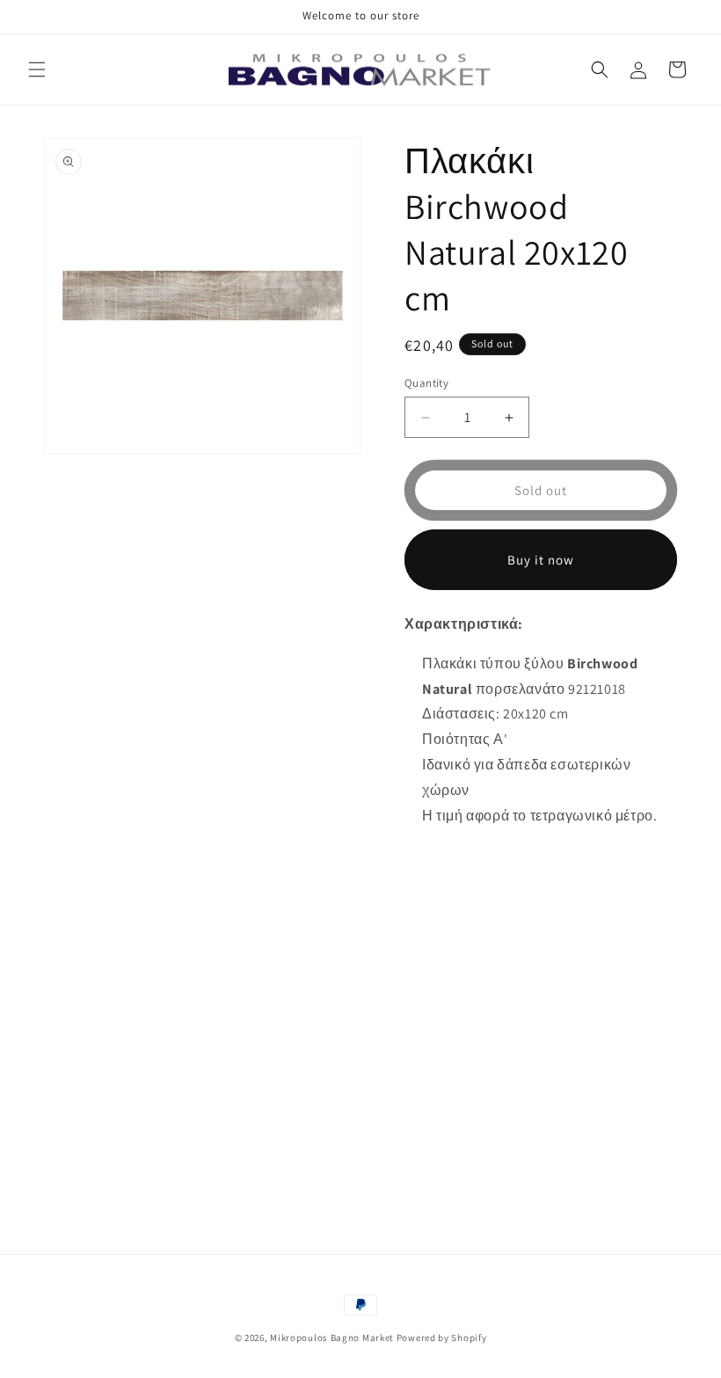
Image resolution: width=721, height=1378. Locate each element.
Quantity (426, 382)
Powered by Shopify (442, 1337)
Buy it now (540, 559)
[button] (37, 69)
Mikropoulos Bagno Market (332, 1337)
